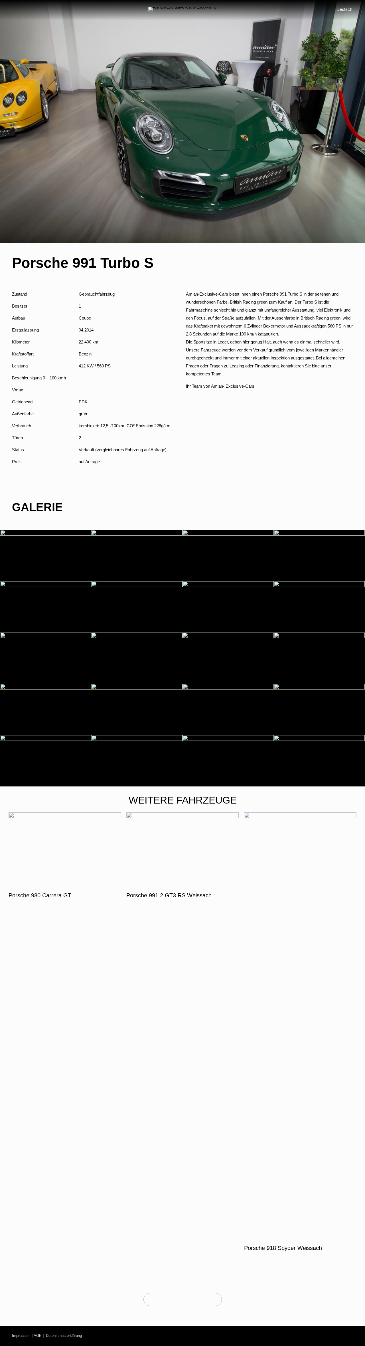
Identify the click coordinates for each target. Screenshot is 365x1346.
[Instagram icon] (316, 1336)
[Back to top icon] (337, 1334)
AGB (38, 1335)
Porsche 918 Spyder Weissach (283, 1248)
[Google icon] (347, 1336)
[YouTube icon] (328, 1336)
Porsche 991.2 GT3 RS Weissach (169, 895)
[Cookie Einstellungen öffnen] (12, 1338)
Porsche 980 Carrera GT (40, 895)
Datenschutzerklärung (64, 1335)
